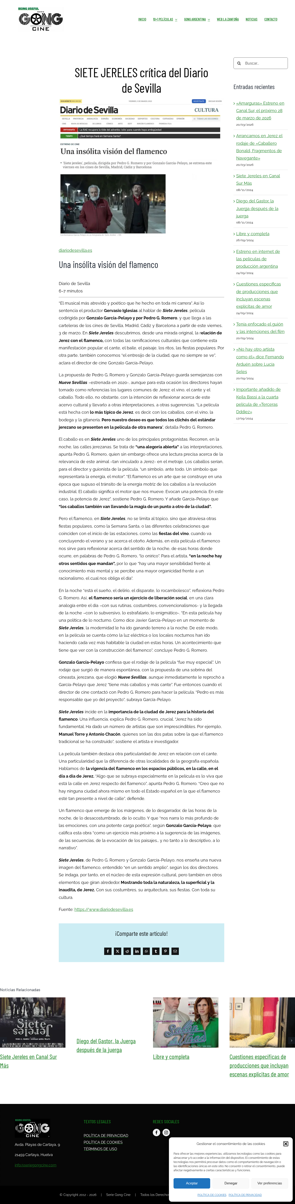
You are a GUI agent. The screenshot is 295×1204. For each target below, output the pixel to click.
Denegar (230, 1183)
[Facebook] (108, 951)
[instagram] (166, 1132)
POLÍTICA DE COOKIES (212, 1195)
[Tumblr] (156, 951)
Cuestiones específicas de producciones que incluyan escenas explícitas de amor (262, 1022)
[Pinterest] (165, 951)
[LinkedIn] (137, 951)
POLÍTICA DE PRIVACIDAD (245, 1195)
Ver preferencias (269, 1183)
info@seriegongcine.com (35, 1165)
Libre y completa (252, 233)
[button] (285, 1144)
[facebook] (156, 1132)
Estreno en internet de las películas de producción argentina (258, 259)
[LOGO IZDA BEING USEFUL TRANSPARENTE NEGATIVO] (32, 1120)
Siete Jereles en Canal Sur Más (33, 1022)
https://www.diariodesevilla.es (103, 909)
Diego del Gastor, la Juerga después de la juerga (257, 208)
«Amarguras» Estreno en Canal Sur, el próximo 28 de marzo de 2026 (260, 111)
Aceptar (192, 1183)
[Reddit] (127, 951)
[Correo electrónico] (175, 951)
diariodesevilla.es (75, 250)
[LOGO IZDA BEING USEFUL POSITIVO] (41, 8)
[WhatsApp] (146, 951)
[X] (117, 951)
